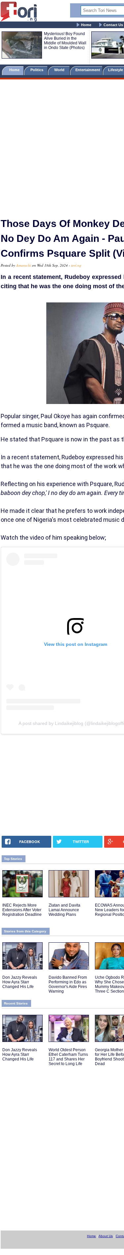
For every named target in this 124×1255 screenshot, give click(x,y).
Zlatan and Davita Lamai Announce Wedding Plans (64, 910)
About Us (106, 1236)
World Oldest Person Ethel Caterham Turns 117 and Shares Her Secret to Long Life (68, 1057)
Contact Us (113, 25)
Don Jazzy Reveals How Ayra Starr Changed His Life (19, 982)
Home (86, 25)
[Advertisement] (62, 146)
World (60, 70)
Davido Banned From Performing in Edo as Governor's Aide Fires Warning (68, 984)
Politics (37, 70)
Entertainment (87, 70)
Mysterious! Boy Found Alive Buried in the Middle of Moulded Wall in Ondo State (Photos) (65, 40)
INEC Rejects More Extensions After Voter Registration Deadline (22, 910)
